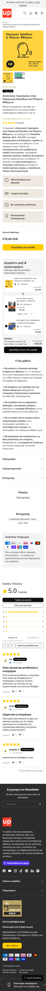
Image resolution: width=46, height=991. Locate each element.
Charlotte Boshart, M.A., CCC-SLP (17, 119)
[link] (9, 284)
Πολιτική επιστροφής (26, 970)
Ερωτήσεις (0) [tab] (33, 637)
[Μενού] (42, 13)
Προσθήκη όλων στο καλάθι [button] (23, 349)
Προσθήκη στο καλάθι (23, 247)
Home (5, 22)
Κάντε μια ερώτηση (23, 605)
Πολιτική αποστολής (9, 972)
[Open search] (5, 645)
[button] (36, 13)
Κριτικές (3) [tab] (12, 637)
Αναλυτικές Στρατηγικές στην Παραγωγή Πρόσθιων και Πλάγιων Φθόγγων (21, 25)
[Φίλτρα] (11, 645)
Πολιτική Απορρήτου (10, 970)
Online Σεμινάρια (9, 87)
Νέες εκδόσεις (12, 945)
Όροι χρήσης (23, 972)
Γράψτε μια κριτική (23, 600)
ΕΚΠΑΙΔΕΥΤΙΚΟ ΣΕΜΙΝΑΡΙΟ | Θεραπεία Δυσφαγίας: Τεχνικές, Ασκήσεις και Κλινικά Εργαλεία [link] (28, 321)
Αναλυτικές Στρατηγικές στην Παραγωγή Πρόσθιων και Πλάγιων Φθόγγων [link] (25, 279)
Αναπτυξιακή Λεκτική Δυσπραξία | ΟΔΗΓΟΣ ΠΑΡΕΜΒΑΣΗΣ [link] (25, 299)
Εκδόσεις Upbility (14, 966)
